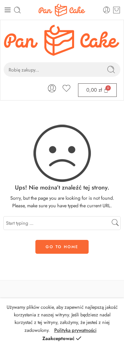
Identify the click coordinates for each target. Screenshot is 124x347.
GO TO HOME (62, 247)
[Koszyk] (116, 10)
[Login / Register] (107, 10)
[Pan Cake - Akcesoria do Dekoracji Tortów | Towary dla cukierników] (62, 9)
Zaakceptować (58, 338)
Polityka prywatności (75, 330)
